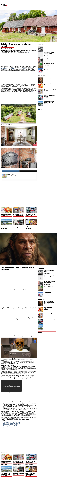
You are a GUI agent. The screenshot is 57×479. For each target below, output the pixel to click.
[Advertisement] (19, 60)
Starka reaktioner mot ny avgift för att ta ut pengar (18, 215)
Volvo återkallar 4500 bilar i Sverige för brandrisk (30, 215)
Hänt (28, 52)
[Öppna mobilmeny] (1, 4)
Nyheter (2, 48)
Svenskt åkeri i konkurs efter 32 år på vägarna (18, 226)
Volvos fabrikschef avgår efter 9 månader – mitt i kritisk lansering (5, 227)
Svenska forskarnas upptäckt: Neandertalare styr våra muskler (49, 78)
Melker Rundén (11, 48)
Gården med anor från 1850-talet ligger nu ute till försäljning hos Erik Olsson (13, 68)
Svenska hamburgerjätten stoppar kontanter (6, 215)
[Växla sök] (54, 5)
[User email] (2, 179)
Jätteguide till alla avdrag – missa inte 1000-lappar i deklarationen (30, 227)
